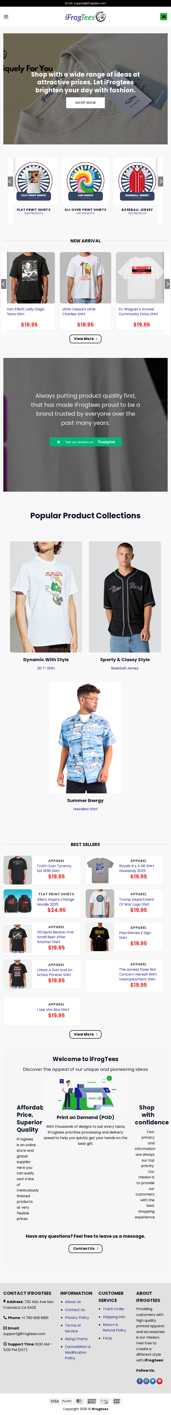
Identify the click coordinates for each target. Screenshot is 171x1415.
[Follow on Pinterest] (160, 1381)
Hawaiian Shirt (85, 809)
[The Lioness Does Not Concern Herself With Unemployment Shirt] (100, 976)
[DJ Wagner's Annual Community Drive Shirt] (141, 277)
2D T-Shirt (46, 668)
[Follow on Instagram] (146, 1381)
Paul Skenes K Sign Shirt (135, 935)
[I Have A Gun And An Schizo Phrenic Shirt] (18, 974)
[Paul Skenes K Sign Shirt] (100, 937)
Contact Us (75, 1309)
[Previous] (10, 190)
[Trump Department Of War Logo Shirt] (100, 903)
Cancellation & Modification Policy (78, 1352)
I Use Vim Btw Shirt (53, 1009)
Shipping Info (114, 1316)
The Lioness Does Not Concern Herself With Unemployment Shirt (138, 974)
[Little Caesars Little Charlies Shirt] (85, 277)
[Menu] (6, 16)
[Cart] (163, 16)
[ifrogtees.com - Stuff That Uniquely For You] (86, 17)
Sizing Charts (76, 1338)
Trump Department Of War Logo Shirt (136, 902)
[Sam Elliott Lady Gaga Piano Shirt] (29, 277)
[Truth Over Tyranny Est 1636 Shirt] (18, 870)
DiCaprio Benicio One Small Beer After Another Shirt (55, 937)
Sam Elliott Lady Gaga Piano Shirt (25, 312)
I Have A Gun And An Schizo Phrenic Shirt (54, 972)
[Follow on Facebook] (140, 1381)
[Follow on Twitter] (153, 1381)
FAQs (107, 1338)
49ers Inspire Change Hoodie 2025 (55, 902)
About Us (73, 1301)
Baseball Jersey (125, 668)
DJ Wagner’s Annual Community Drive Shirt (138, 312)
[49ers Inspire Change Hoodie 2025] (18, 903)
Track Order (113, 1308)
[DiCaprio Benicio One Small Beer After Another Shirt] (18, 938)
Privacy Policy (77, 1317)
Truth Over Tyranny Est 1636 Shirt (54, 868)
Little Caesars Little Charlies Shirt (79, 312)
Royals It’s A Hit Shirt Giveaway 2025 (136, 868)
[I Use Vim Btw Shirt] (18, 1011)
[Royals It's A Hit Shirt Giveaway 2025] (100, 870)
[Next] (160, 190)
